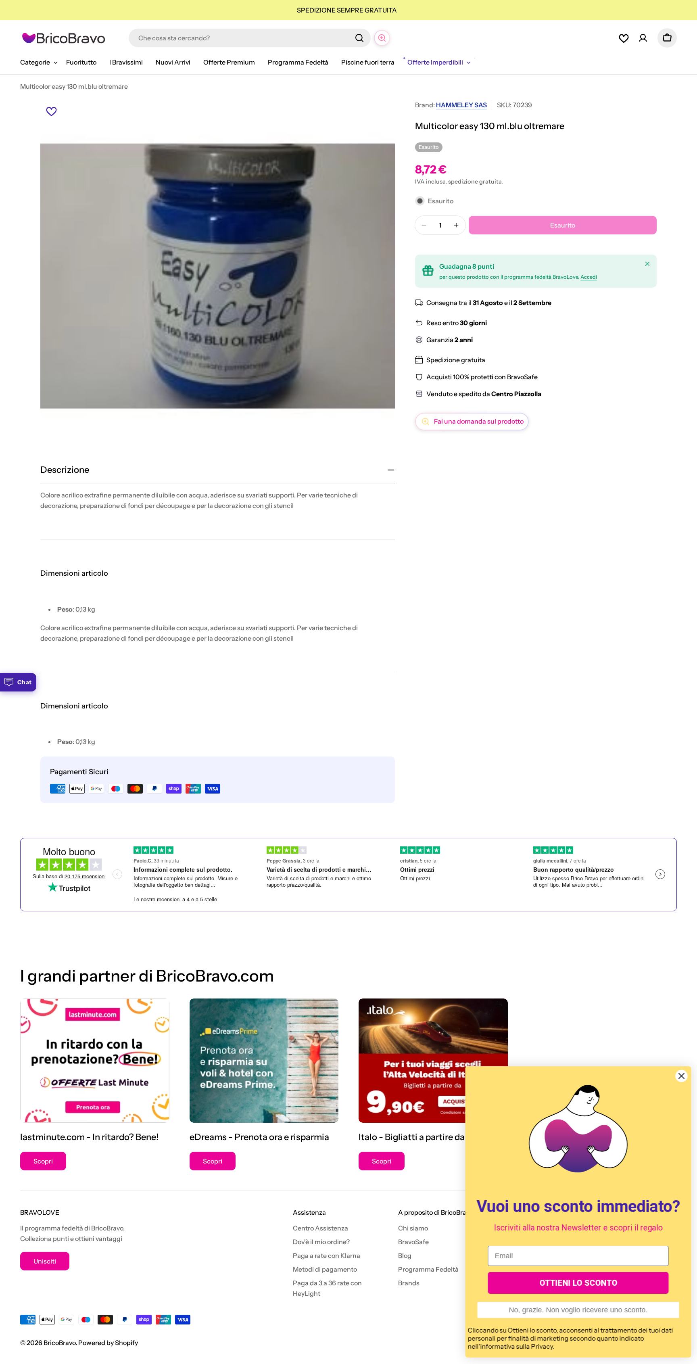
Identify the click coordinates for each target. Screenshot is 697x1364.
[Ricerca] (359, 38)
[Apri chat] (382, 38)
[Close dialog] (680, 1075)
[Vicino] (647, 264)
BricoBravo (59, 1343)
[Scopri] (94, 1060)
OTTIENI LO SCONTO (578, 1283)
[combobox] (250, 38)
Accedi (588, 277)
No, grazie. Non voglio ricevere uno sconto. (577, 1310)
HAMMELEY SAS (461, 105)
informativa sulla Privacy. (517, 1346)
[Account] (643, 38)
